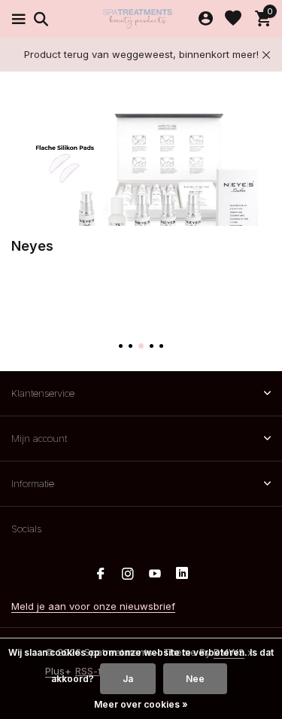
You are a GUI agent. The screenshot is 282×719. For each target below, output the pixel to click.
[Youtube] (155, 574)
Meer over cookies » (141, 704)
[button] (121, 346)
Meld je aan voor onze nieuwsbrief (93, 606)
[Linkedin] (182, 574)
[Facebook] (101, 574)
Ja (128, 678)
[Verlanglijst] (233, 19)
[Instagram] (128, 574)
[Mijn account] (206, 19)
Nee (195, 678)
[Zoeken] (38, 18)
